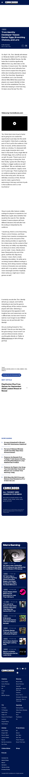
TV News (4, 708)
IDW (3, 693)
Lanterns (4, 719)
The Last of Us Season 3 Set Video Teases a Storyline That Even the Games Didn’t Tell (10, 607)
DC (2, 688)
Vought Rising (5, 721)
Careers (4, 765)
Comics (4, 679)
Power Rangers (20, 739)
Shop (18, 748)
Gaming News (19, 708)
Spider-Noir (4, 712)
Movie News (19, 681)
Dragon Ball (5, 733)
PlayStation (19, 717)
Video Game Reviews (21, 710)
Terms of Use (11, 510)
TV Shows (6, 602)
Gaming (4, 29)
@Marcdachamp (7, 338)
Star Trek (18, 737)
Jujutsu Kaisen (5, 737)
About (3, 762)
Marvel (3, 686)
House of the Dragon (7, 717)
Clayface (18, 692)
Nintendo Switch (10, 369)
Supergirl (18, 686)
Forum (4, 753)
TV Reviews (5, 710)
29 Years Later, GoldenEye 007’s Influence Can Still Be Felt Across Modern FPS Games (14, 567)
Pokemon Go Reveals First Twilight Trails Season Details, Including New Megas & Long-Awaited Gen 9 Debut (14, 459)
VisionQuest (5, 724)
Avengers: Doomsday (21, 697)
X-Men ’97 (4, 714)
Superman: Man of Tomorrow (21, 700)
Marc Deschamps (6, 44)
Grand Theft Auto (20, 742)
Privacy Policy (6, 512)
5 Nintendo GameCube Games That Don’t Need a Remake (9, 620)
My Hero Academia (6, 742)
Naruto (3, 739)
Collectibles (6, 748)
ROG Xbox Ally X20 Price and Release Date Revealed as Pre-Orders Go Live (14, 479)
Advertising (5, 760)
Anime (4, 728)
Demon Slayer (5, 735)
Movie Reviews (20, 684)
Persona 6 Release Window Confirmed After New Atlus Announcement (13, 450)
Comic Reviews (5, 684)
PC (15, 369)
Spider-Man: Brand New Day (21, 689)
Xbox (17, 714)
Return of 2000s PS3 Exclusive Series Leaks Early (10, 653)
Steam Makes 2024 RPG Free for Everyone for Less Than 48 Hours (10, 594)
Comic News (5, 681)
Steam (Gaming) (20, 369)
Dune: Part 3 (19, 694)
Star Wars (18, 735)
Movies (18, 679)
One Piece (4, 744)
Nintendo (4, 369)
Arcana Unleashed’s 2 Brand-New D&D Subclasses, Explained (15, 443)
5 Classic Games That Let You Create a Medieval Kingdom (10, 632)
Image (3, 691)
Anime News (5, 730)
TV (3, 705)
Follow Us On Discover (11, 375)
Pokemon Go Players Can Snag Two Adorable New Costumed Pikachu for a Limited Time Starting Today (14, 469)
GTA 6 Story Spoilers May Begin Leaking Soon (10, 642)
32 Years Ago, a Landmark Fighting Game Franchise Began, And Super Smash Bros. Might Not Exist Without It (10, 580)
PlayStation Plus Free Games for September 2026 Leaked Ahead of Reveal (11, 387)
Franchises (20, 728)
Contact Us (5, 758)
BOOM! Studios (6, 695)
